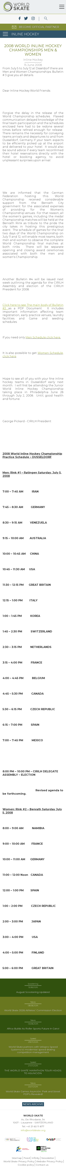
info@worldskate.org (33, 1130)
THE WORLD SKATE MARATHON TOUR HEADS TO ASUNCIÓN (33, 1072)
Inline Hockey (33, 59)
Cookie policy (26, 1164)
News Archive (33, 1104)
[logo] (45, 19)
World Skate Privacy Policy (18, 1161)
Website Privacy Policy (49, 1161)
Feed (27, 1158)
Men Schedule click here (43, 337)
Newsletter (47, 1158)
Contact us (42, 1164)
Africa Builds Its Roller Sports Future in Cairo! (33, 1028)
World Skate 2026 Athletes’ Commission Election (33, 1010)
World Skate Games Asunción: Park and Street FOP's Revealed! (33, 1093)
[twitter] (26, 19)
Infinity (35, 1158)
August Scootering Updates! (33, 992)
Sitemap (17, 1158)
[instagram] (33, 19)
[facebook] (19, 19)
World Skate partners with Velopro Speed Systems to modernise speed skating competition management (33, 1049)
